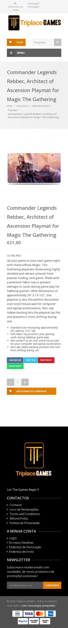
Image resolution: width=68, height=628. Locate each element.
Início (10, 105)
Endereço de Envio (21, 552)
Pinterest (46, 360)
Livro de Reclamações (24, 509)
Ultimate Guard (40, 105)
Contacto (16, 505)
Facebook (15, 360)
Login (13, 538)
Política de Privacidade (25, 523)
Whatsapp (15, 366)
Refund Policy (19, 518)
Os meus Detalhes (21, 543)
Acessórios (22, 105)
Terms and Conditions (25, 514)
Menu (21, 52)
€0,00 (19, 42)
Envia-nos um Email (15, 8)
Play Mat (12, 110)
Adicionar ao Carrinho (31, 391)
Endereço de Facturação (25, 547)
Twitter (31, 360)
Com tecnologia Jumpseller (38, 605)
